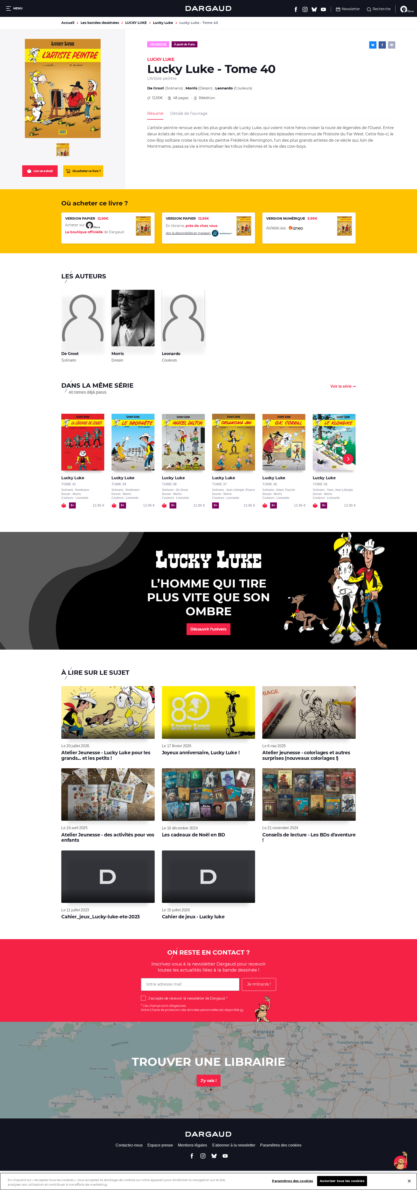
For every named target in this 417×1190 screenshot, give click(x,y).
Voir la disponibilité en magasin (188, 233)
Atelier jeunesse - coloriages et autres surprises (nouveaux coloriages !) (306, 755)
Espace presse (160, 1145)
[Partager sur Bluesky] (372, 45)
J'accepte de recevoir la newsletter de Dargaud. (186, 998)
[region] (208, 1181)
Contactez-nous (129, 1145)
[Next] (348, 459)
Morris (191, 88)
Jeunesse (158, 44)
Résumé (155, 113)
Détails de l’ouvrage (188, 113)
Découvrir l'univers (208, 629)
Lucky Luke (163, 23)
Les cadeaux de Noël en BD (193, 835)
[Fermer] (409, 1181)
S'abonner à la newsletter (233, 1145)
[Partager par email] (391, 45)
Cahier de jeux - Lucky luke (193, 917)
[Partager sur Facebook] (382, 45)
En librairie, (191, 226)
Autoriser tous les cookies (342, 1181)
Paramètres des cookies (280, 1145)
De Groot (155, 88)
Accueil (67, 23)
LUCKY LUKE (136, 23)
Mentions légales (192, 1145)
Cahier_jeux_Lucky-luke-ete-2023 (100, 917)
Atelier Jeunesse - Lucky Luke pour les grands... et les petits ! (105, 755)
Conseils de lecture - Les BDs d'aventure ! (308, 837)
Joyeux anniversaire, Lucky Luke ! (201, 752)
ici (241, 1010)
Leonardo (224, 88)
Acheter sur (276, 227)
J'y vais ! (209, 1080)
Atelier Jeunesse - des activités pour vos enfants (107, 837)
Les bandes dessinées (100, 23)
